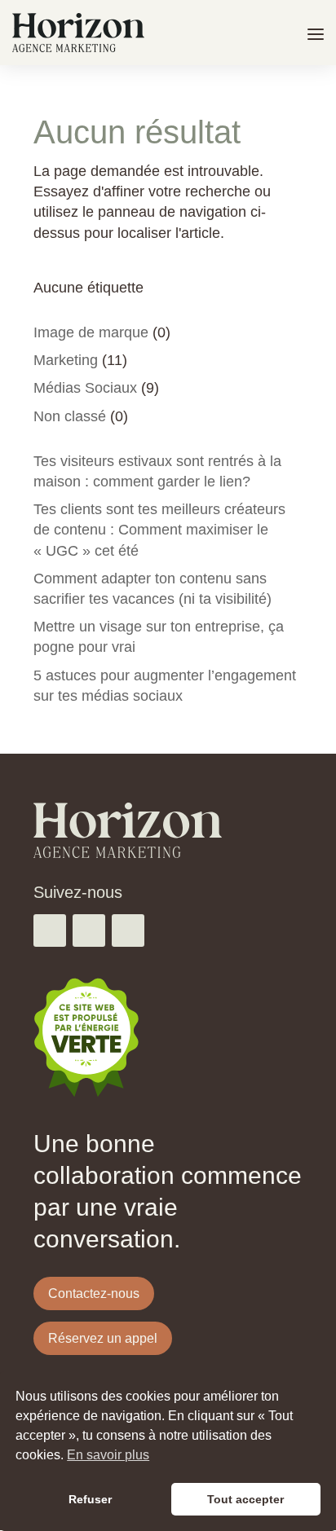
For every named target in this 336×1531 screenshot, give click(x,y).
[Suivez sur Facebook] (49, 930)
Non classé (69, 416)
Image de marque (90, 332)
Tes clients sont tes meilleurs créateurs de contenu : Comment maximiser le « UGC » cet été (159, 529)
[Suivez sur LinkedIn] (128, 930)
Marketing (65, 360)
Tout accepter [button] (245, 1499)
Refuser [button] (90, 1499)
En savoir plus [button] (108, 1455)
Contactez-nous (93, 1293)
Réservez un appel (102, 1338)
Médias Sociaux (85, 388)
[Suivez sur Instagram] (89, 930)
